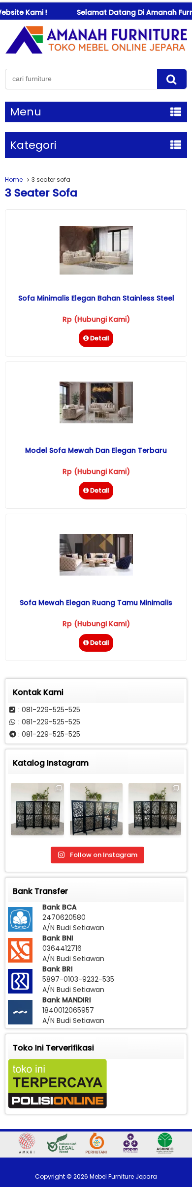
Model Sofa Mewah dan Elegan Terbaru (96, 450)
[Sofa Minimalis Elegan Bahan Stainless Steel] (96, 272)
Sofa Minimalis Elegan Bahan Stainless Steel (96, 298)
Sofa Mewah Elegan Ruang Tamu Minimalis (96, 602)
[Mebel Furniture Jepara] (96, 53)
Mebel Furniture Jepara (123, 1176)
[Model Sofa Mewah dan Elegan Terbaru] (96, 421)
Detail (99, 338)
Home (14, 179)
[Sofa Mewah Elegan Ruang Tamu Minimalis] (96, 573)
